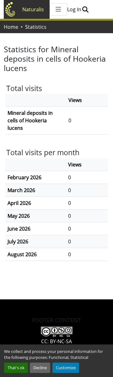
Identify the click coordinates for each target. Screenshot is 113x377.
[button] (85, 9)
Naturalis (33, 9)
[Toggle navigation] (58, 9)
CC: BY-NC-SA (56, 341)
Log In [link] (74, 9)
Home (11, 26)
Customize (66, 367)
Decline (40, 367)
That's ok (16, 367)
